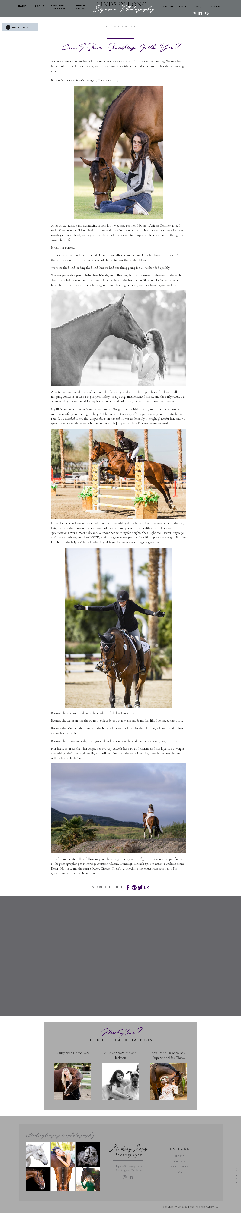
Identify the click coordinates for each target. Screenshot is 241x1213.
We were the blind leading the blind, (75, 267)
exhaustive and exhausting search (84, 225)
